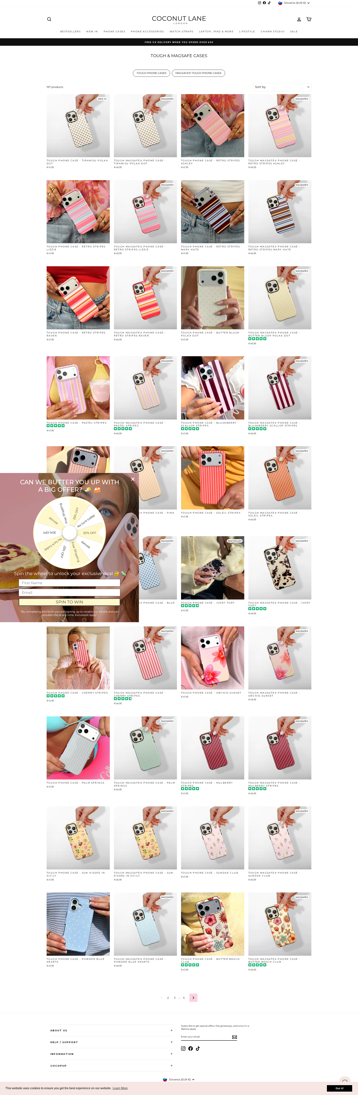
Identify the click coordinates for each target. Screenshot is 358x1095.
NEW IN (92, 31)
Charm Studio (273, 31)
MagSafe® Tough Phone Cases (198, 73)
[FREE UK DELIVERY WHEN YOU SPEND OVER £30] (179, 42)
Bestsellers (70, 31)
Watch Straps (182, 31)
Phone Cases (114, 31)
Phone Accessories (147, 31)
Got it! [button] (340, 1088)
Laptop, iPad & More (216, 31)
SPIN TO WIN (69, 602)
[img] (257, 339)
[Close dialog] (133, 479)
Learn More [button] (120, 1088)
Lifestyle (247, 31)
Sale (294, 31)
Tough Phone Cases (151, 73)
